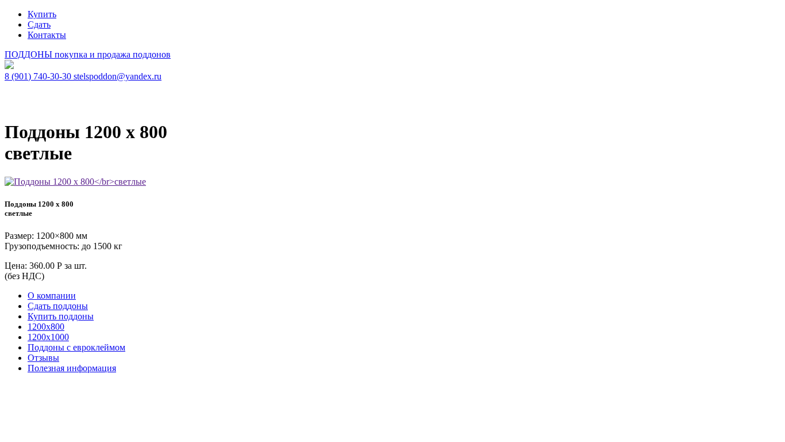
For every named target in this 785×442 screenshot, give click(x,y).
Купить (42, 14)
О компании (52, 295)
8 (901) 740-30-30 (39, 76)
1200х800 (46, 327)
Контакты (47, 35)
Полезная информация (72, 368)
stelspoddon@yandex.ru (117, 76)
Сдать (39, 24)
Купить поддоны (61, 316)
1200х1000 (48, 337)
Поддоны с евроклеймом (76, 347)
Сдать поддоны (58, 306)
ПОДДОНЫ (88, 54)
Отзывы (43, 358)
